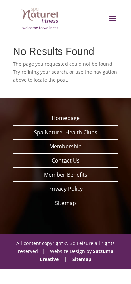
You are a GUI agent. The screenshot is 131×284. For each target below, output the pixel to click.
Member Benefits (65, 174)
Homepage (66, 118)
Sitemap (65, 203)
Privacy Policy (65, 188)
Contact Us (66, 160)
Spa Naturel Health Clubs (65, 132)
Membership (65, 146)
